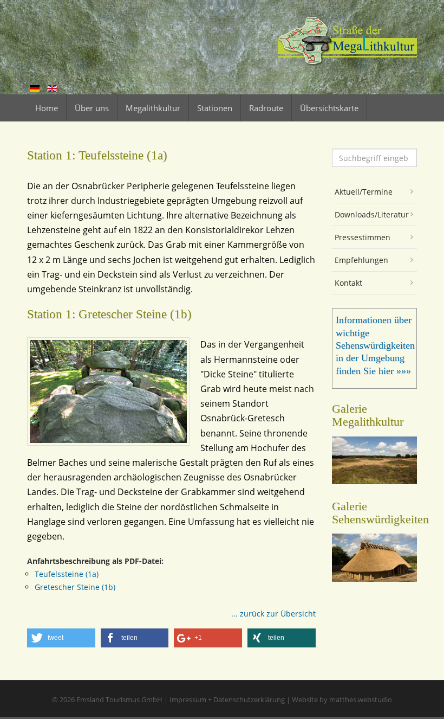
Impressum (187, 699)
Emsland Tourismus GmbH (119, 699)
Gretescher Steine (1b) (75, 587)
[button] (61, 637)
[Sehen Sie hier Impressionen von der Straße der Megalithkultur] (374, 481)
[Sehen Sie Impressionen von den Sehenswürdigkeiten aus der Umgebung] (374, 579)
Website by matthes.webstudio (342, 699)
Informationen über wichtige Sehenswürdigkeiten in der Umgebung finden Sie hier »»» (375, 345)
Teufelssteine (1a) (67, 574)
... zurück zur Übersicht (273, 613)
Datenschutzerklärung (249, 699)
